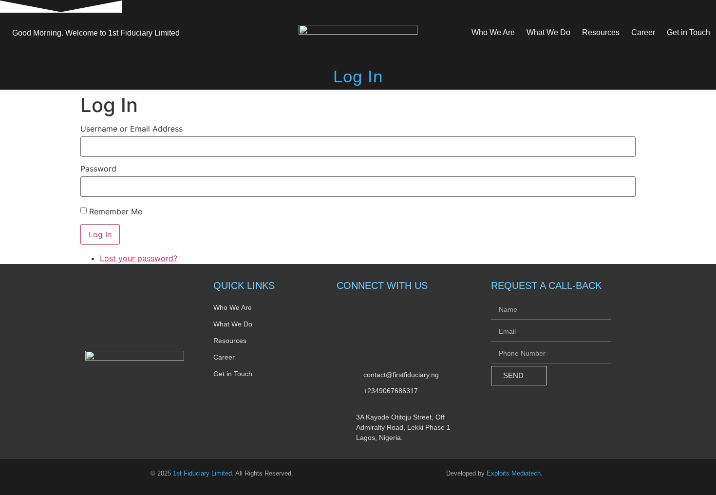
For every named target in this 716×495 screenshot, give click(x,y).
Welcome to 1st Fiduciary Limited (96, 33)
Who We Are (493, 32)
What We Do (548, 32)
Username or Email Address (131, 129)
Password (98, 168)
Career (643, 32)
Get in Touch (688, 32)
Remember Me (115, 211)
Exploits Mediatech (514, 473)
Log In (100, 234)
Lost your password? (138, 258)
